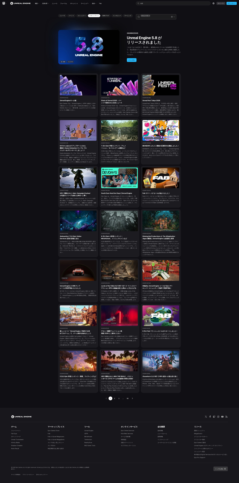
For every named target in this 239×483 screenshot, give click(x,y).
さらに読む (131, 60)
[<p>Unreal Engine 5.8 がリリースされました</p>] (119, 47)
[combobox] (155, 18)
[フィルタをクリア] (172, 17)
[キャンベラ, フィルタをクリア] (149, 15)
